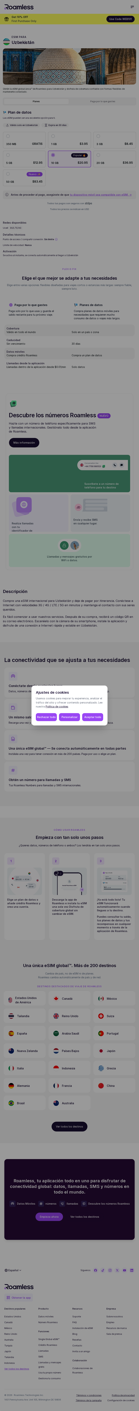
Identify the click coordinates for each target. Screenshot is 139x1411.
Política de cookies (57, 706)
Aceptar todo (92, 717)
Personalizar (69, 717)
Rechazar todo (46, 717)
